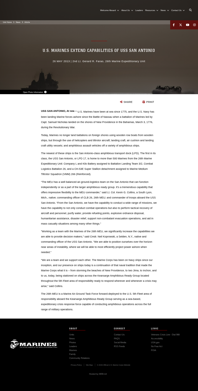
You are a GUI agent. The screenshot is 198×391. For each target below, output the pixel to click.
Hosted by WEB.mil (98, 374)
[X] (180, 24)
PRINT (150, 102)
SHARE (127, 102)
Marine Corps (33, 344)
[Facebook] (173, 24)
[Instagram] (194, 24)
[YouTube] (187, 24)
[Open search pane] (190, 10)
